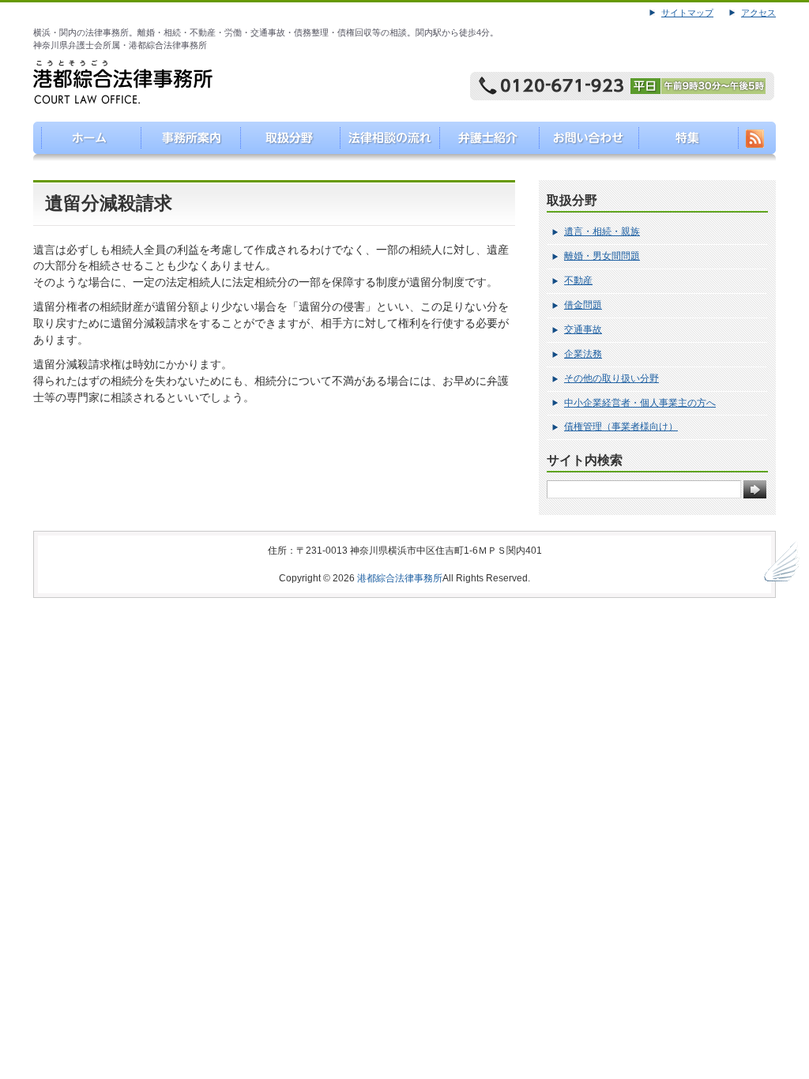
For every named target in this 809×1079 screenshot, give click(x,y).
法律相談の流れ (384, 141)
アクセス (758, 12)
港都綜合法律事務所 (399, 578)
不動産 (578, 280)
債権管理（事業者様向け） (621, 426)
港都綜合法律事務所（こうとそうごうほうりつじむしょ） (83, 141)
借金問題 (583, 304)
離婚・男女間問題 (602, 255)
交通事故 (583, 329)
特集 (685, 141)
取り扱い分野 (284, 141)
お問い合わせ (585, 141)
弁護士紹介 (485, 141)
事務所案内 (184, 141)
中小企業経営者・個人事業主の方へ (640, 402)
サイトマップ (687, 12)
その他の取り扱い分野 (611, 378)
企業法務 (583, 353)
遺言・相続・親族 (602, 231)
